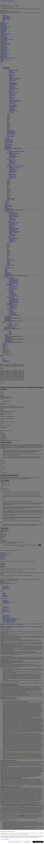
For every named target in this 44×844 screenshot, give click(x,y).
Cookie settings (26, 841)
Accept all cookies (38, 841)
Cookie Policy (6, 839)
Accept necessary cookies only (14, 841)
